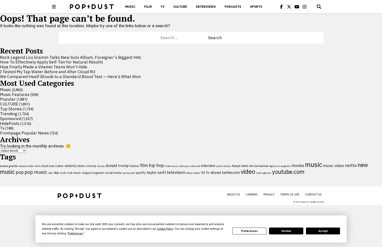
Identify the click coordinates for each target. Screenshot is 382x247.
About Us (233, 194)
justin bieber (223, 166)
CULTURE (180, 7)
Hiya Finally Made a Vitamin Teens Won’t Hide (43, 66)
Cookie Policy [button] (165, 228)
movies (297, 165)
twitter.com (231, 172)
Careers (252, 194)
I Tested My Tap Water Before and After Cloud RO (47, 71)
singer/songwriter (93, 172)
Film (148, 7)
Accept (323, 231)
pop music (36, 172)
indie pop (184, 166)
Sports (256, 7)
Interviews (206, 7)
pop (20, 172)
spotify (141, 172)
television (176, 172)
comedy (91, 166)
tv (203, 172)
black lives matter (52, 166)
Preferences (249, 231)
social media (113, 173)
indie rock (194, 166)
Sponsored (10, 118)
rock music (74, 173)
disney (101, 166)
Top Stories (11, 108)
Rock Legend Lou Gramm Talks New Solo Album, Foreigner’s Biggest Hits (70, 57)
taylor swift (156, 172)
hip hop (156, 165)
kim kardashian (259, 166)
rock (63, 173)
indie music (171, 166)
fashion (134, 166)
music (313, 164)
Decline (286, 231)
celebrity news (74, 166)
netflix (351, 165)
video (248, 172)
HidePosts (9, 123)
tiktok (189, 172)
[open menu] (54, 6)
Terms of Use (289, 194)
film (144, 165)
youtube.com (288, 171)
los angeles (283, 166)
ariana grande (9, 166)
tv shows (213, 172)
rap (56, 172)
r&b (50, 172)
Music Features (14, 94)
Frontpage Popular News (24, 133)
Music (130, 7)
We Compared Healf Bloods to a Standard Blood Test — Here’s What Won (70, 76)
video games (263, 172)
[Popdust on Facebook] (281, 6)
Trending (8, 113)
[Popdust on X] (289, 6)
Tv (162, 7)
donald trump (117, 165)
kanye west (240, 166)
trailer (197, 172)
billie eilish (34, 166)
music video (333, 165)
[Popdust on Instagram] (304, 6)
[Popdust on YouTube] (297, 6)
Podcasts (233, 7)
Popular (8, 99)
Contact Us (313, 194)
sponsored (128, 172)
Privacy (269, 194)
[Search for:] (184, 37)
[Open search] (319, 6)
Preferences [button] (75, 233)
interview (208, 165)
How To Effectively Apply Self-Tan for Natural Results (51, 62)
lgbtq (272, 166)
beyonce (23, 166)
